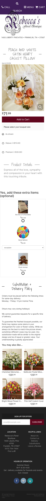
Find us (11, 451)
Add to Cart (23, 119)
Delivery (34, 441)
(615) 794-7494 (11, 448)
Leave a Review (34, 446)
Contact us (34, 438)
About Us (34, 436)
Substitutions (34, 443)
